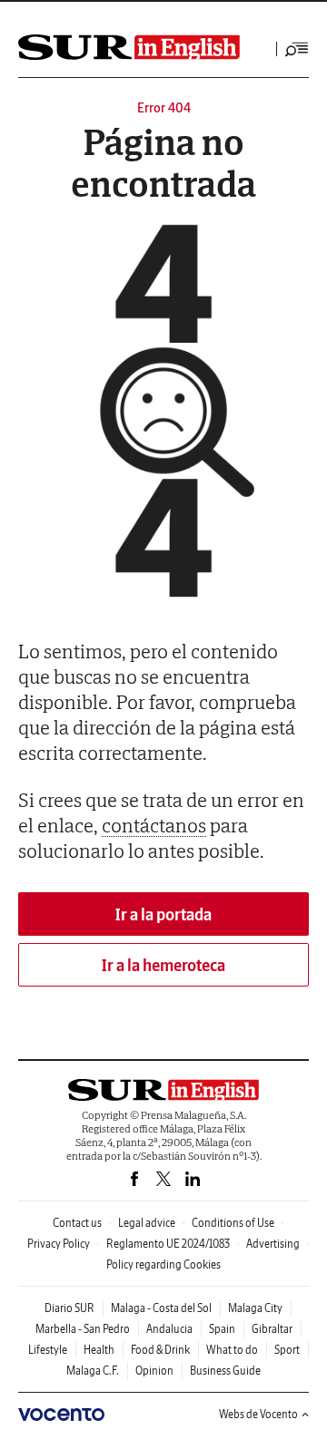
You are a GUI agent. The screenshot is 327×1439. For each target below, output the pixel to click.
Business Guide (225, 1370)
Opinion (154, 1370)
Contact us (77, 1223)
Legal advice (146, 1223)
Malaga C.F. (92, 1370)
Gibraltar (272, 1329)
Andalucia (169, 1329)
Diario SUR (69, 1308)
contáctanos (154, 825)
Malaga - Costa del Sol (161, 1308)
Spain (222, 1329)
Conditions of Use (233, 1223)
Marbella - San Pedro (82, 1329)
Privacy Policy (58, 1243)
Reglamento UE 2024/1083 (168, 1243)
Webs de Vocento (258, 1414)
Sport (287, 1349)
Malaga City (255, 1308)
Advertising (273, 1243)
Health (99, 1349)
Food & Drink (160, 1349)
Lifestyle (47, 1349)
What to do (232, 1349)
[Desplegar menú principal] (297, 49)
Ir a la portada (163, 914)
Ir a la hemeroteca (163, 965)
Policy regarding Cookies (163, 1264)
